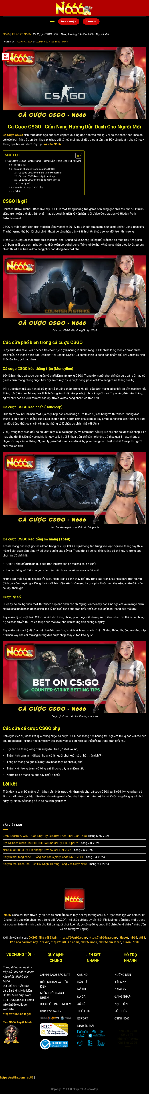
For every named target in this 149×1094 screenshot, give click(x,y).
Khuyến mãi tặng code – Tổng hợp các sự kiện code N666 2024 (43, 857)
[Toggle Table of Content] (77, 156)
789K (135, 942)
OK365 (33, 937)
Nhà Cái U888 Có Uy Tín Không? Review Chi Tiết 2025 (37, 850)
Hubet (124, 937)
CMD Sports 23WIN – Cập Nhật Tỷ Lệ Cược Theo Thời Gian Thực (45, 836)
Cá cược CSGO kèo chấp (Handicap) (37, 176)
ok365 (84, 942)
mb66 (133, 937)
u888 (141, 937)
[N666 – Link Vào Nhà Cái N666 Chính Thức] (74, 8)
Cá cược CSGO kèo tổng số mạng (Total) (39, 180)
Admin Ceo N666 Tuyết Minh (52, 42)
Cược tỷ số (24, 183)
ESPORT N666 (21, 34)
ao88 (30, 1077)
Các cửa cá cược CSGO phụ (28, 187)
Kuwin (127, 942)
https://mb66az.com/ (102, 937)
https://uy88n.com (12, 1077)
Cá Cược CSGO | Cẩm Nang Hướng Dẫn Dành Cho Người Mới (44, 161)
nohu (93, 942)
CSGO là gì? (19, 164)
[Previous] (113, 1045)
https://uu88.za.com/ (65, 942)
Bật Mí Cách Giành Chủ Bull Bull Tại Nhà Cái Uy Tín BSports (40, 843)
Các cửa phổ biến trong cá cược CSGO (34, 168)
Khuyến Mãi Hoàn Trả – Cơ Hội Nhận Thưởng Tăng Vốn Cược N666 (45, 864)
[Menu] (52, 21)
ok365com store (109, 942)
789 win (44, 942)
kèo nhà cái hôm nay (24, 942)
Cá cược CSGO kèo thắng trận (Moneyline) (40, 172)
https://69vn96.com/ (73, 937)
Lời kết (17, 191)
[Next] (141, 1045)
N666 (6, 34)
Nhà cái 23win (48, 937)
